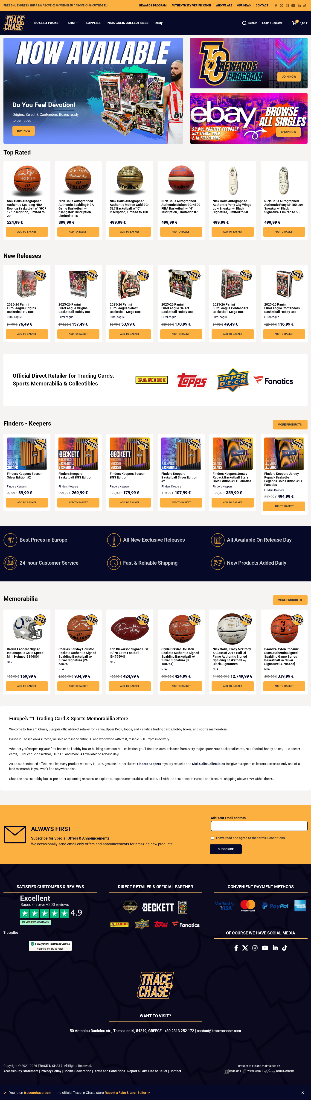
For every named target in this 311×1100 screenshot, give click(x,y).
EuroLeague (14, 317)
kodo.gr (234, 1073)
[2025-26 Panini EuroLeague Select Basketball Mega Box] (130, 284)
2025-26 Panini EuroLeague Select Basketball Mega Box (125, 308)
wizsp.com (254, 1073)
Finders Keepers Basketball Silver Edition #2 (179, 477)
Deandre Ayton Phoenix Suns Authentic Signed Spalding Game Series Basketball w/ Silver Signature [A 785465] (281, 656)
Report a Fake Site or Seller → (127, 1092)
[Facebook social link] (276, 6)
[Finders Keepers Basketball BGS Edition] (78, 454)
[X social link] (282, 6)
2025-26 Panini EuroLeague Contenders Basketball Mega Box (230, 308)
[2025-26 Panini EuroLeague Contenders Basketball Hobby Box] (284, 284)
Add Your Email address (228, 818)
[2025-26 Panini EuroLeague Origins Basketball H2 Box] (27, 284)
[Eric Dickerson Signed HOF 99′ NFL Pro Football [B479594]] (130, 629)
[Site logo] (14, 23)
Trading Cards (95, 376)
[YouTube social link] (293, 6)
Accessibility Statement (20, 1073)
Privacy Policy (51, 1073)
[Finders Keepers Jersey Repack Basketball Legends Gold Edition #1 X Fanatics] (284, 454)
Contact (175, 1073)
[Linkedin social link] (299, 6)
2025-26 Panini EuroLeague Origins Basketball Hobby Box (74, 308)
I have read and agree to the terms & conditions (250, 838)
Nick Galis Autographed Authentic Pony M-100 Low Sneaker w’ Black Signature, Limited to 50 (283, 206)
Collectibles (83, 383)
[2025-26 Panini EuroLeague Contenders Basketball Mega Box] (233, 284)
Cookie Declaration (77, 1073)
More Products (290, 424)
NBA (61, 669)
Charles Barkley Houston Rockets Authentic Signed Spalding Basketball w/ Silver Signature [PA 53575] (77, 656)
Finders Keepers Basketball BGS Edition (75, 475)
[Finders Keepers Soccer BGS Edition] (130, 454)
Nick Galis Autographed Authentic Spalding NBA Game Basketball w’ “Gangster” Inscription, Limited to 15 (76, 208)
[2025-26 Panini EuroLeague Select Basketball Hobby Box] (181, 284)
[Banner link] (249, 63)
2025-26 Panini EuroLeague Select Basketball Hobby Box (177, 308)
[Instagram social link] (287, 6)
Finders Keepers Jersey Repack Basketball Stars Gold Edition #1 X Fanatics (232, 477)
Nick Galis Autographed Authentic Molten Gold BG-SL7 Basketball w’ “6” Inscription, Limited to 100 (129, 206)
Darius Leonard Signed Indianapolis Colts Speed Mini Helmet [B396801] (25, 652)
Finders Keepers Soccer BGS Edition (127, 475)
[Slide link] (93, 91)
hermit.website (285, 1073)
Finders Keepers (17, 486)
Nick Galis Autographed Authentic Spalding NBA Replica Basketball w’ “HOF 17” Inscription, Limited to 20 (26, 208)
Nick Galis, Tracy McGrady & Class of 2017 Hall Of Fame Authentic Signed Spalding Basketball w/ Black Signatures (232, 656)
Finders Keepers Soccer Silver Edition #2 (24, 475)
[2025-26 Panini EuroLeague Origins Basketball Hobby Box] (78, 284)
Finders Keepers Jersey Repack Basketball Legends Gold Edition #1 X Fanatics (283, 479)
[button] (27, 232)
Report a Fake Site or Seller (147, 1073)
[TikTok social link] (305, 6)
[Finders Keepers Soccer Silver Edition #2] (27, 454)
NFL (9, 661)
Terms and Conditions (109, 1073)
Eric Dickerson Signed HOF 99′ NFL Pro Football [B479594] (129, 652)
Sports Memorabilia (37, 383)
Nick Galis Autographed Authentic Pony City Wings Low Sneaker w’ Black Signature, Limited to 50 (232, 206)
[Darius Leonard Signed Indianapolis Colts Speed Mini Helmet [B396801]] (27, 629)
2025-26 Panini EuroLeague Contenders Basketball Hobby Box (282, 308)
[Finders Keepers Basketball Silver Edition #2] (181, 454)
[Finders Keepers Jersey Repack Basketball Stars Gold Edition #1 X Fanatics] (233, 454)
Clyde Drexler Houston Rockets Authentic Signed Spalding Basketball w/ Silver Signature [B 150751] (180, 656)
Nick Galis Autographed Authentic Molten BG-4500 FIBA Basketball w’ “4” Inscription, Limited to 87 (180, 206)
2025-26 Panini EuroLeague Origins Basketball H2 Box (21, 308)
